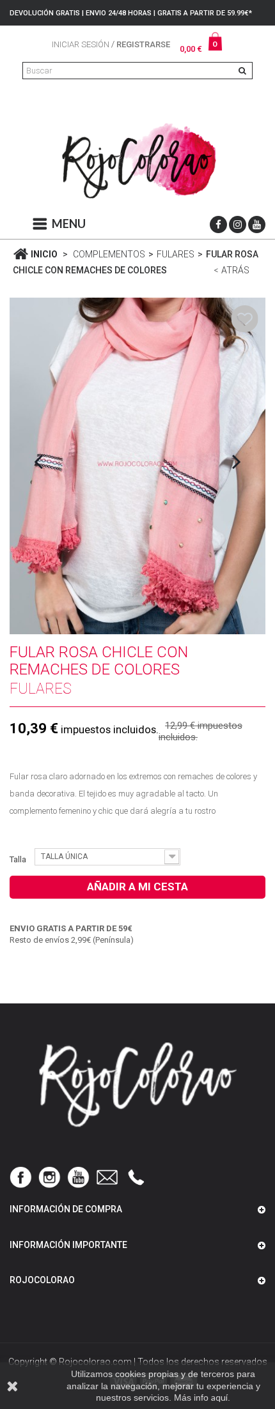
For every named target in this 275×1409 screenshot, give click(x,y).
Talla (19, 859)
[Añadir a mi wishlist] (244, 318)
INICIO (43, 254)
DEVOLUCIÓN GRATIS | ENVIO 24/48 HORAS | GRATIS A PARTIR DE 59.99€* (131, 13)
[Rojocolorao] (137, 163)
